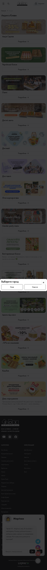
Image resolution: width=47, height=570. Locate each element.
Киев (12, 287)
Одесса (35, 287)
